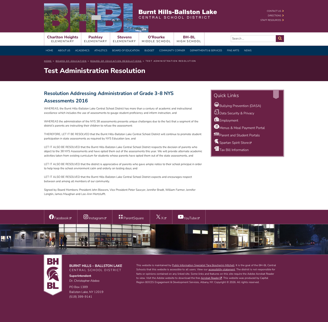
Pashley (95, 39)
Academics (82, 50)
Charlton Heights (62, 39)
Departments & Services (206, 50)
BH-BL (189, 39)
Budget (149, 50)
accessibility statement (221, 269)
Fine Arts (233, 50)
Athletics (100, 50)
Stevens (124, 39)
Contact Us (274, 11)
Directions (274, 15)
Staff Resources (270, 20)
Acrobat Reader (210, 278)
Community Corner (172, 50)
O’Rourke (156, 39)
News (248, 50)
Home (49, 50)
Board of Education (126, 50)
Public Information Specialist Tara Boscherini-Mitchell (203, 265)
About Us (64, 50)
